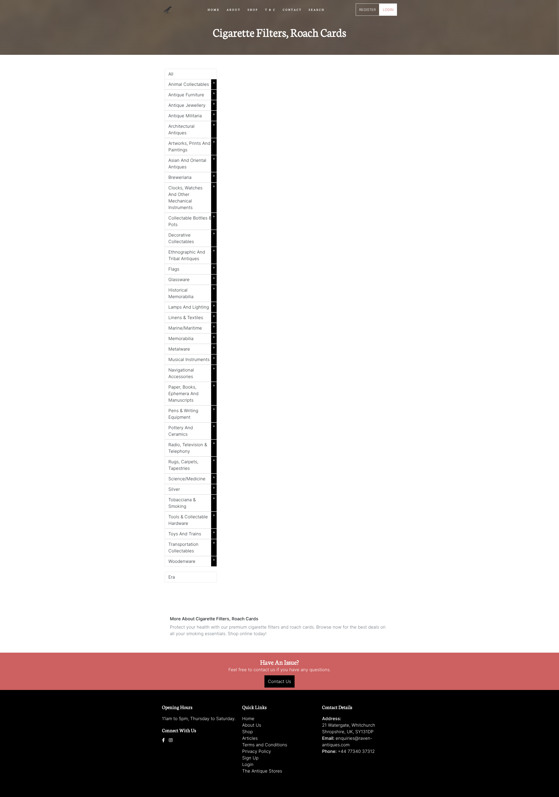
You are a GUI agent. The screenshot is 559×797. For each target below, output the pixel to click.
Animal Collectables (191, 83)
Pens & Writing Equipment (191, 413)
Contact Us (279, 681)
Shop (247, 731)
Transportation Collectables (191, 546)
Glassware (191, 278)
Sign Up (250, 758)
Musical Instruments (191, 358)
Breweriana (191, 176)
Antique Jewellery (191, 104)
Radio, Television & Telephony (191, 447)
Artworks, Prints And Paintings (191, 145)
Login (248, 764)
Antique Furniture (191, 93)
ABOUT (234, 9)
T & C (270, 9)
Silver (191, 488)
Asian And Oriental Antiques (191, 162)
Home (248, 718)
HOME (214, 9)
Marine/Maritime (191, 327)
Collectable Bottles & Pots (191, 220)
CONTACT (292, 9)
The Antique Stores (262, 771)
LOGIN (388, 9)
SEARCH (317, 9)
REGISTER (367, 9)
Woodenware (191, 560)
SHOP (253, 9)
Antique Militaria (191, 114)
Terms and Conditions (264, 744)
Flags (191, 268)
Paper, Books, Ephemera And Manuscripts (191, 393)
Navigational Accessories (191, 372)
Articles (250, 738)
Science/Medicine (191, 477)
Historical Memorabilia (191, 292)
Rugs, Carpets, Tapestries (191, 464)
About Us (251, 725)
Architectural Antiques (191, 128)
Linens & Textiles (191, 316)
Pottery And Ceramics (191, 430)
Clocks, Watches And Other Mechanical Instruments (191, 196)
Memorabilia (191, 337)
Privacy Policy (256, 751)
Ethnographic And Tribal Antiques (191, 254)
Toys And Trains (191, 532)
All (170, 74)
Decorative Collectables (191, 237)
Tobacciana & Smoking (191, 502)
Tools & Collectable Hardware (191, 519)
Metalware (191, 348)
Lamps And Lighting (191, 306)
